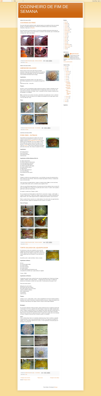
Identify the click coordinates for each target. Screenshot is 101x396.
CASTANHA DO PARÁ (28, 23)
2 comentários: (37, 372)
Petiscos (66, 40)
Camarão (66, 24)
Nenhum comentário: (38, 60)
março (67, 81)
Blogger (56, 387)
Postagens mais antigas (54, 377)
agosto (67, 74)
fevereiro (67, 96)
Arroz (66, 22)
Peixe (66, 39)
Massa (66, 37)
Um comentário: (38, 127)
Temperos (66, 47)
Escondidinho (67, 31)
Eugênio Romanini (75, 53)
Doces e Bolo (67, 29)
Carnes (66, 26)
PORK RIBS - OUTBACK (28, 135)
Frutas (26, 62)
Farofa (66, 33)
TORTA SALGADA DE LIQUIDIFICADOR (34, 248)
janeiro (67, 97)
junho (67, 77)
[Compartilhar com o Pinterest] (51, 61)
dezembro (68, 71)
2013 (66, 66)
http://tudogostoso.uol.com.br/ (34, 140)
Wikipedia (33, 27)
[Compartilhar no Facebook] (50, 61)
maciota (25, 145)
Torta (26, 374)
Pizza (66, 41)
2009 (66, 101)
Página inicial (40, 377)
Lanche (66, 36)
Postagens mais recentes (25, 377)
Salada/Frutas (67, 44)
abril (67, 79)
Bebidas (66, 23)
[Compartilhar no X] (48, 61)
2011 (66, 69)
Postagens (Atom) (26, 379)
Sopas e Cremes (68, 46)
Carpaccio (66, 27)
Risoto (66, 43)
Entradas (26, 129)
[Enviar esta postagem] (44, 60)
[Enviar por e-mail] (46, 61)
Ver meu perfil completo (68, 61)
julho (67, 76)
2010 (66, 100)
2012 (66, 68)
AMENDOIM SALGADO (28, 68)
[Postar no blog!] (47, 61)
